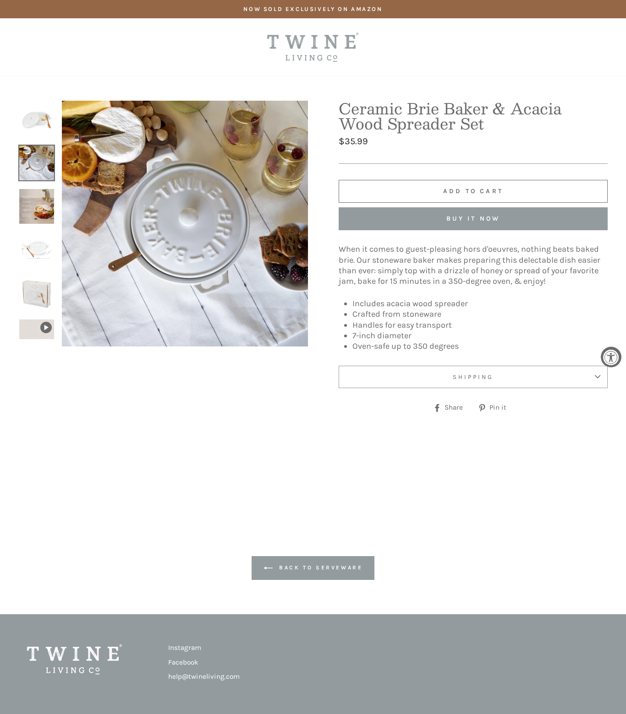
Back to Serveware (319, 567)
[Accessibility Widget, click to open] (611, 357)
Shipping (473, 376)
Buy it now (473, 218)
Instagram (184, 648)
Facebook (183, 662)
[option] (313, 9)
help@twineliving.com (204, 676)
